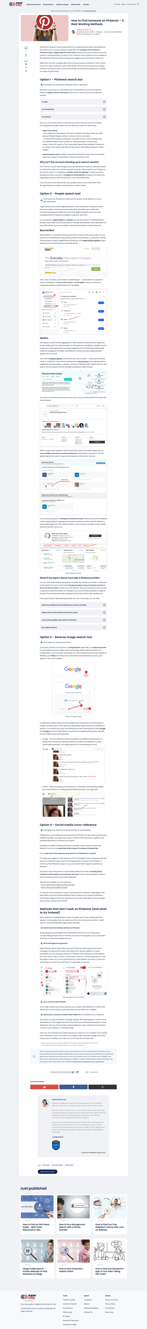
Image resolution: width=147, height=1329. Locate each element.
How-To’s (28, 1221)
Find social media (57, 1165)
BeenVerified (58, 220)
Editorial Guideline (90, 11)
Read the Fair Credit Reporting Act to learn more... (88, 1061)
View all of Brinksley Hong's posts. (94, 1152)
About (123, 4)
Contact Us (88, 1312)
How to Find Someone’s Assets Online (71, 1270)
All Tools (117, 4)
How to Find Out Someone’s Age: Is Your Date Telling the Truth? (109, 1271)
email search (83, 361)
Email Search (48, 4)
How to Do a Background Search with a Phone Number (72, 1227)
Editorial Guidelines (91, 1308)
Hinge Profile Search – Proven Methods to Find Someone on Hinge (35, 1271)
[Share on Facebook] (26, 64)
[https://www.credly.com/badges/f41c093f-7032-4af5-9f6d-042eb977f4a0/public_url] (56, 1145)
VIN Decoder (75, 4)
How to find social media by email (54, 887)
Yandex (46, 731)
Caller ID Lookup (62, 4)
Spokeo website (56, 359)
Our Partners (110, 1308)
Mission (87, 1304)
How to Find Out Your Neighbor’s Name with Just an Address (109, 1227)
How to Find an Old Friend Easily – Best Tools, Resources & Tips (36, 1227)
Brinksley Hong (87, 30)
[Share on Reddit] (26, 71)
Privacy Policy (110, 1304)
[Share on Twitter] (26, 68)
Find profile (46, 1165)
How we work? (132, 4)
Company (88, 1300)
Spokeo (70, 220)
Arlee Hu (91, 34)
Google (102, 728)
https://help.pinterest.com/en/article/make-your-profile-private (62, 1045)
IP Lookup (66, 1316)
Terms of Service (111, 1300)
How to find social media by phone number (57, 885)
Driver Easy (109, 1312)
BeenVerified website (91, 240)
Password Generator (71, 1320)
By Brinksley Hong (59, 1099)
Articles (86, 4)
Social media (69, 1165)
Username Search (34, 4)
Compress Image (69, 1324)
